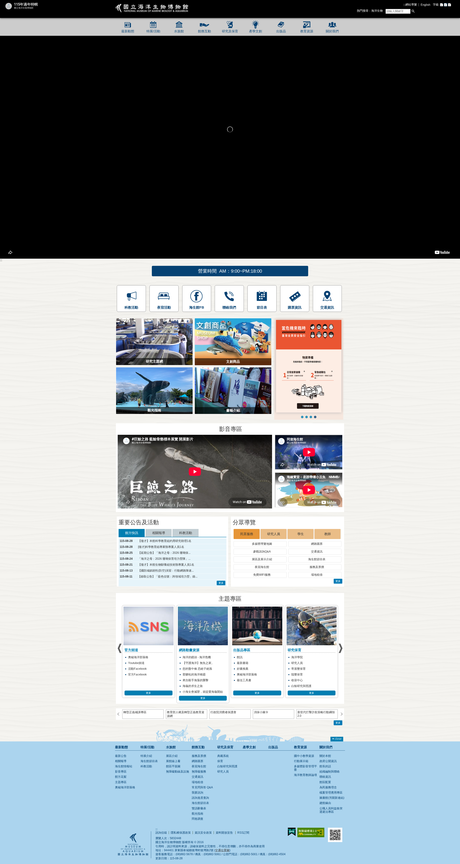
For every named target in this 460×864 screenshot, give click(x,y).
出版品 (281, 31)
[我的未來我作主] (306, 390)
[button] (413, 11)
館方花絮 (120, 772)
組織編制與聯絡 (329, 766)
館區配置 (325, 777)
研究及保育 (230, 31)
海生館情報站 (123, 761)
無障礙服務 (199, 766)
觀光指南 (197, 808)
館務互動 (204, 31)
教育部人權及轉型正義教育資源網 (185, 709)
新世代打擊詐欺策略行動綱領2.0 (316, 709)
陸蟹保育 (242, 669)
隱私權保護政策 (181, 827)
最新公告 (120, 751)
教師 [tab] (327, 529)
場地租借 (317, 570)
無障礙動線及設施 (177, 766)
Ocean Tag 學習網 (302, 652)
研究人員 (242, 658)
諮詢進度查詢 (200, 793)
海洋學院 (242, 652)
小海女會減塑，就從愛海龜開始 (148, 687)
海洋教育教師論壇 (305, 770)
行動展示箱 (301, 756)
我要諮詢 (197, 787)
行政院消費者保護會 (223, 707)
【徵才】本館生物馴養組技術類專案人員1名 (166, 560)
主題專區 (120, 777)
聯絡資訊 (325, 772)
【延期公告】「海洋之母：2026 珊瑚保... (164, 548)
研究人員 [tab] (273, 529)
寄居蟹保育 (244, 664)
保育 (220, 756)
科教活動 (146, 761)
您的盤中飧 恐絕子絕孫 (143, 664)
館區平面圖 (173, 761)
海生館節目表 (316, 554)
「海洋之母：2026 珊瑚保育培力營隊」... (164, 554)
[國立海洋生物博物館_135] (308, 352)
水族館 (179, 31)
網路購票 (317, 539)
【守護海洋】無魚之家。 (144, 658)
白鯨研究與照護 (247, 681)
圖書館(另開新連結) (331, 793)
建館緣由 (325, 798)
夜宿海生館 (262, 562)
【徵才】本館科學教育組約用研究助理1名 (164, 536)
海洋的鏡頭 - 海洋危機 (142, 652)
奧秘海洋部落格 (193, 669)
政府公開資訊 (328, 756)
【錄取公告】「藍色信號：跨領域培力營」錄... (167, 571)
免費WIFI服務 (262, 570)
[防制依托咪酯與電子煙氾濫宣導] (302, 390)
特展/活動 (153, 31)
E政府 (292, 827)
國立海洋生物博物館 (152, 8)
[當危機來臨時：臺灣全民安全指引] (315, 390)
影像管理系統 (300, 669)
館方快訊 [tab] (131, 528)
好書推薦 (188, 664)
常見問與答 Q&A (202, 782)
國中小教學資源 (304, 751)
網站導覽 (411, 4)
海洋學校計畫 (300, 658)
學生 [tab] (300, 529)
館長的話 (325, 761)
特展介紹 (146, 751)
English (425, 4)
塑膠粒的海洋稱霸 (139, 669)
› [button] (119, 643)
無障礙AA (310, 828)
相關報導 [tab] (158, 528)
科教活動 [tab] (185, 528)
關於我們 (332, 31)
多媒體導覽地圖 (262, 539)
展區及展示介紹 (262, 554)
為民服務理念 (328, 782)
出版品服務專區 (301, 664)
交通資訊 (317, 546)
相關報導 (120, 756)
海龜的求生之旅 (138, 681)
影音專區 (120, 766)
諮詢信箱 (161, 827)
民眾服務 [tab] (246, 529)
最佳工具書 (190, 675)
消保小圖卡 (261, 707)
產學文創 (255, 31)
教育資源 (306, 31)
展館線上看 (173, 756)
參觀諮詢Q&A (262, 546)
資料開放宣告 (225, 827)
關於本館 (325, 751)
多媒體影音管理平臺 (305, 763)
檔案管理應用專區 (330, 787)
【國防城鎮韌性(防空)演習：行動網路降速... (166, 566)
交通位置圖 (222, 845)
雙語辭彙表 (199, 803)
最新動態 (127, 31)
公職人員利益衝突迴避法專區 (330, 805)
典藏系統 (223, 751)
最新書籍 (188, 658)
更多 (221, 578)
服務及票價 (317, 562)
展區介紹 (172, 751)
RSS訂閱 (243, 827)
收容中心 (242, 675)
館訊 (185, 652)
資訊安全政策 (203, 827)
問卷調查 (197, 814)
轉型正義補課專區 (134, 707)
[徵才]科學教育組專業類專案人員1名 (161, 542)
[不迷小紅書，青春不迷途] (311, 390)
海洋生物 (377, 10)
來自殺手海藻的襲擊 (141, 675)
